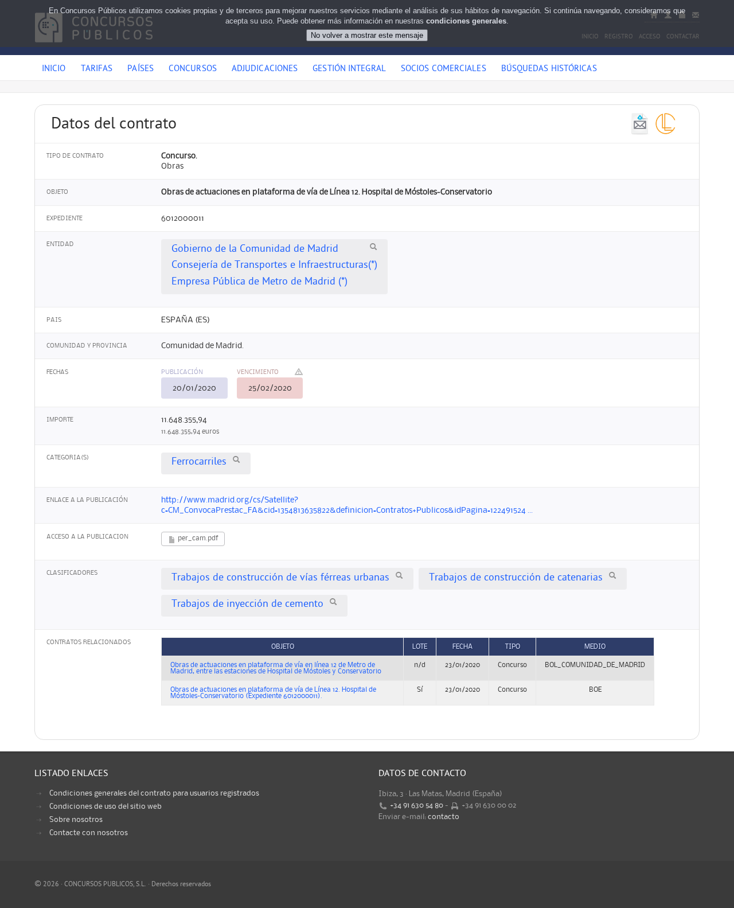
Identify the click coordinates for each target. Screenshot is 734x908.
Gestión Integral (349, 69)
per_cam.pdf (197, 538)
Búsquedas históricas (549, 69)
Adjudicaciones (265, 69)
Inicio (54, 69)
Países (140, 69)
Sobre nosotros (76, 819)
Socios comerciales (443, 69)
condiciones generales (466, 21)
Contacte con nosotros (88, 832)
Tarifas (97, 69)
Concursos (193, 69)
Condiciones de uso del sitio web (105, 806)
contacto (443, 816)
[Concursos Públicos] (93, 48)
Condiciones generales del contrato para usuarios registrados (154, 793)
